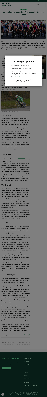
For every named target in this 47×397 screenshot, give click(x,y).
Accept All (27, 80)
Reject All (19, 80)
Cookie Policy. (16, 76)
